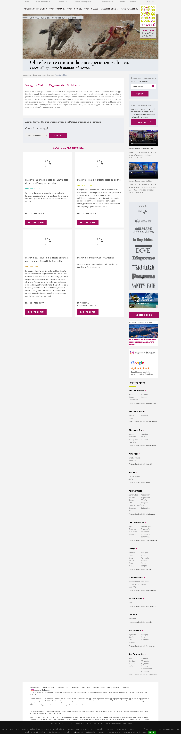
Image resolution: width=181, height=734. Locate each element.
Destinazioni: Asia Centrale (43, 75)
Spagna (144, 566)
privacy (126, 688)
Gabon (131, 394)
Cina (130, 502)
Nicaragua (145, 531)
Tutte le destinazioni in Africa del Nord (143, 422)
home (27, 2)
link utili (75, 688)
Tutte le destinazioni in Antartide (140, 464)
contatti (122, 2)
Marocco (144, 415)
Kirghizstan (145, 497)
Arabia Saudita (134, 581)
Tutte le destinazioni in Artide (139, 482)
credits (116, 688)
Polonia (144, 555)
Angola (131, 434)
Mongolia (144, 502)
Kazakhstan (145, 495)
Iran (130, 510)
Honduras (132, 534)
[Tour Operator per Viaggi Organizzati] (148, 26)
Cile (130, 640)
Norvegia (144, 553)
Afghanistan (133, 495)
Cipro (131, 555)
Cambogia (132, 661)
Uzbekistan (145, 508)
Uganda (144, 397)
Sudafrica (144, 439)
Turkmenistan (146, 668)
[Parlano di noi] (143, 246)
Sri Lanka (144, 666)
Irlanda (131, 566)
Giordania (145, 581)
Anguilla (132, 526)
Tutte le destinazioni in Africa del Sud (142, 446)
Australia (132, 618)
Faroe (131, 563)
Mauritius (132, 442)
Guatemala (133, 531)
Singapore (145, 663)
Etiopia (131, 418)
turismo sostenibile (107, 2)
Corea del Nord (134, 505)
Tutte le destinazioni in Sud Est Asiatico (143, 675)
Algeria (131, 415)
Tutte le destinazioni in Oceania (140, 622)
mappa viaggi (63, 688)
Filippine (132, 663)
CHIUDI (152, 732)
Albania (132, 553)
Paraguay (144, 634)
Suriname (144, 640)
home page (27, 75)
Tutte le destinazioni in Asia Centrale (142, 514)
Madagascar (133, 439)
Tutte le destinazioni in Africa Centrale (142, 403)
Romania (144, 560)
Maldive (144, 500)
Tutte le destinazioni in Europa (140, 569)
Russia (143, 505)
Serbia (143, 563)
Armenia (132, 497)
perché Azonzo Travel (43, 2)
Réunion (144, 437)
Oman (143, 584)
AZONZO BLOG (144, 315)
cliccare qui (78, 732)
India (131, 666)
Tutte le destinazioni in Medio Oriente (142, 590)
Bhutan (131, 500)
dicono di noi (62, 2)
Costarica (132, 529)
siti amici (86, 688)
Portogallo (145, 558)
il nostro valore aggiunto (83, 2)
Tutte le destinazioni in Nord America (142, 606)
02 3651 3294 (149, 2)
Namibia (144, 434)
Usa (130, 602)
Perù (143, 637)
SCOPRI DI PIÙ (143, 122)
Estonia (131, 560)
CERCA (57, 135)
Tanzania (144, 394)
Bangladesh (133, 658)
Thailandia (145, 671)
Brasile (131, 637)
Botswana (132, 437)
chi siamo (133, 2)
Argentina (132, 634)
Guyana (132, 642)
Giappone (132, 508)
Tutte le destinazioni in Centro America (143, 540)
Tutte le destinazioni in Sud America (142, 646)
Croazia (132, 558)
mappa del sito (48, 688)
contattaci (34, 688)
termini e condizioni (101, 688)
